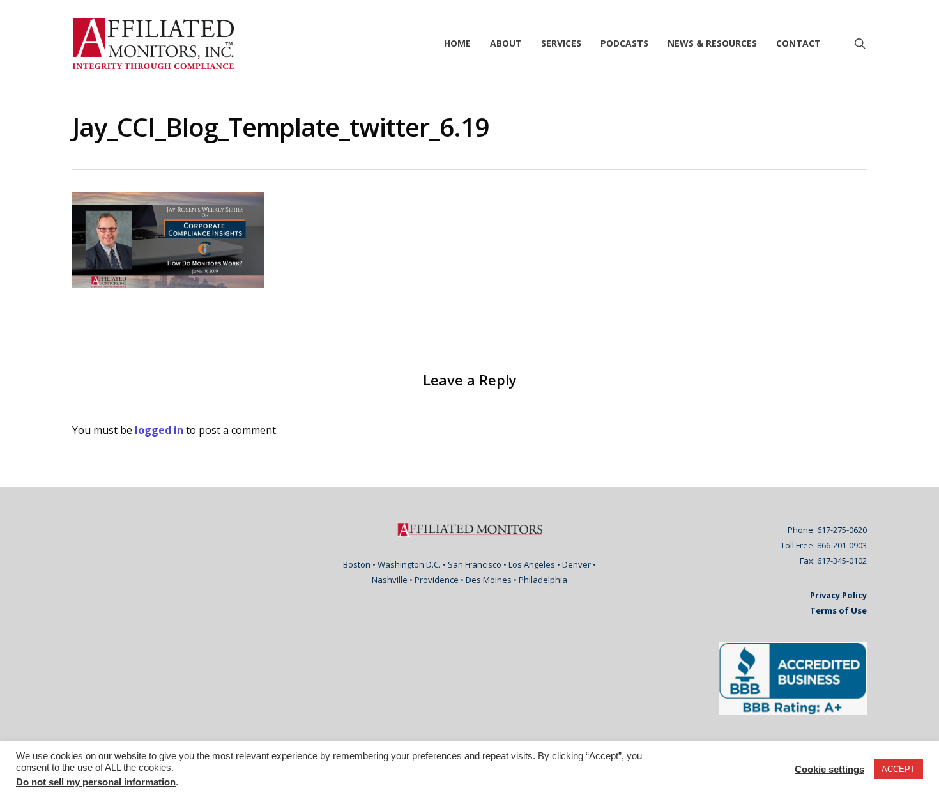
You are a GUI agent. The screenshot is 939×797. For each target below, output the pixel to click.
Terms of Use (838, 610)
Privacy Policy (838, 595)
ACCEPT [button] (898, 769)
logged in (159, 430)
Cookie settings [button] (829, 769)
